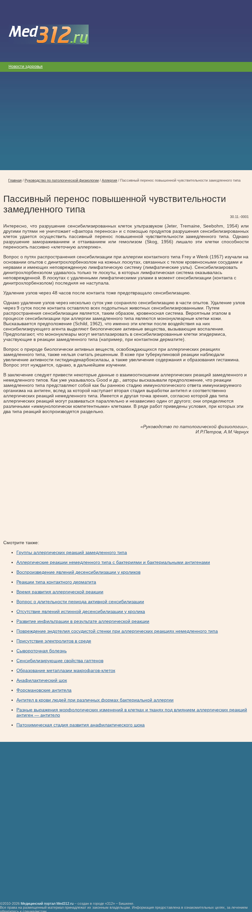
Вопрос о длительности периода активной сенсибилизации (80, 601)
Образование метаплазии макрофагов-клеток (65, 670)
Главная (15, 180)
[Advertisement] (126, 121)
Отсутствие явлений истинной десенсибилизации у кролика (80, 611)
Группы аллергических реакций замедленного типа (71, 552)
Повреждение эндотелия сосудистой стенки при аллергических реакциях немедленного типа (117, 631)
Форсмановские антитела (44, 690)
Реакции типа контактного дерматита (56, 582)
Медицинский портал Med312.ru (47, 903)
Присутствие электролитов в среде (53, 641)
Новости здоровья (26, 66)
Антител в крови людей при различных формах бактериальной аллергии (95, 700)
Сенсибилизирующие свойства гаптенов (59, 660)
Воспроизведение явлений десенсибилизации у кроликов (78, 572)
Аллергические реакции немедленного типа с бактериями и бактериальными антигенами (113, 562)
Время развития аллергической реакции (59, 591)
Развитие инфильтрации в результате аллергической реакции (82, 621)
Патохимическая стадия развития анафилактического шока (80, 724)
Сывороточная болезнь (41, 650)
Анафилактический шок (41, 680)
